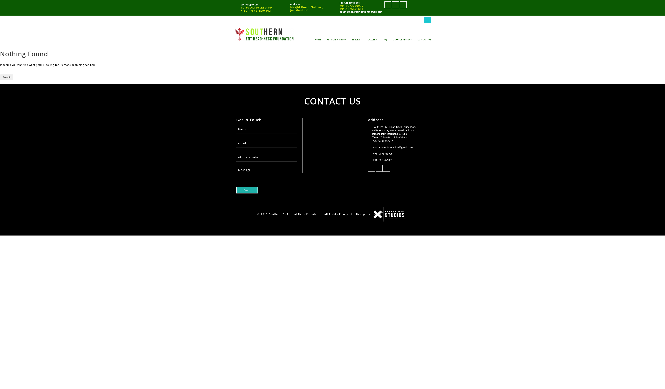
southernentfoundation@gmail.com (361, 11)
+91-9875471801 (351, 9)
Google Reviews (402, 39)
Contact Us (424, 39)
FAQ (385, 39)
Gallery (372, 39)
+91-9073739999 (351, 5)
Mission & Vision (336, 39)
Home (318, 39)
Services (357, 39)
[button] (6, 77)
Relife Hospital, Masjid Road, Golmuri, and (393, 135)
